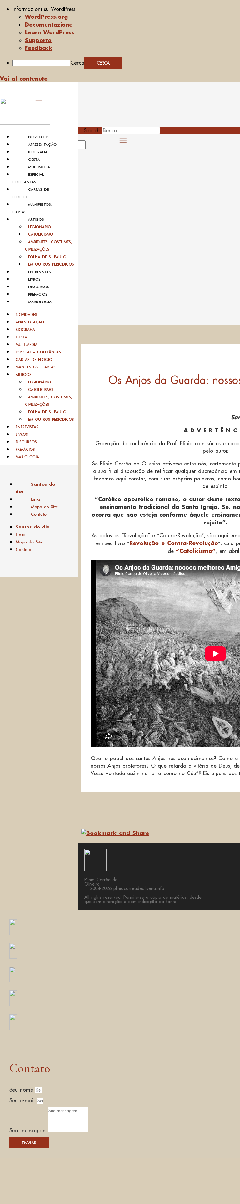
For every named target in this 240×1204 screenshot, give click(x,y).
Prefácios (38, 294)
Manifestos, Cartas (36, 367)
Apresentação (42, 144)
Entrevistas (39, 272)
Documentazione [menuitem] (48, 24)
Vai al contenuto (24, 78)
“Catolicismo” (196, 550)
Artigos (36, 219)
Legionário (39, 226)
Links (36, 499)
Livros (34, 279)
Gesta (34, 159)
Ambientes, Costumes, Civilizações (48, 245)
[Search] (93, 147)
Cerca (77, 62)
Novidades (39, 137)
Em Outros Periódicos (51, 264)
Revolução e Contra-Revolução (173, 542)
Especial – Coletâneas (38, 352)
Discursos (38, 287)
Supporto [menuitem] (38, 40)
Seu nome (22, 1089)
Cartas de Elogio (34, 359)
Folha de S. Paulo (47, 256)
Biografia (38, 152)
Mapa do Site (44, 506)
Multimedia (39, 167)
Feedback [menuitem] (38, 47)
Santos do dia (35, 487)
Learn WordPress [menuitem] (49, 32)
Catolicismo (40, 234)
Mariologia (40, 302)
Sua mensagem (28, 1130)
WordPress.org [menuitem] (46, 16)
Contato (39, 514)
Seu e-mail (23, 1100)
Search (92, 130)
